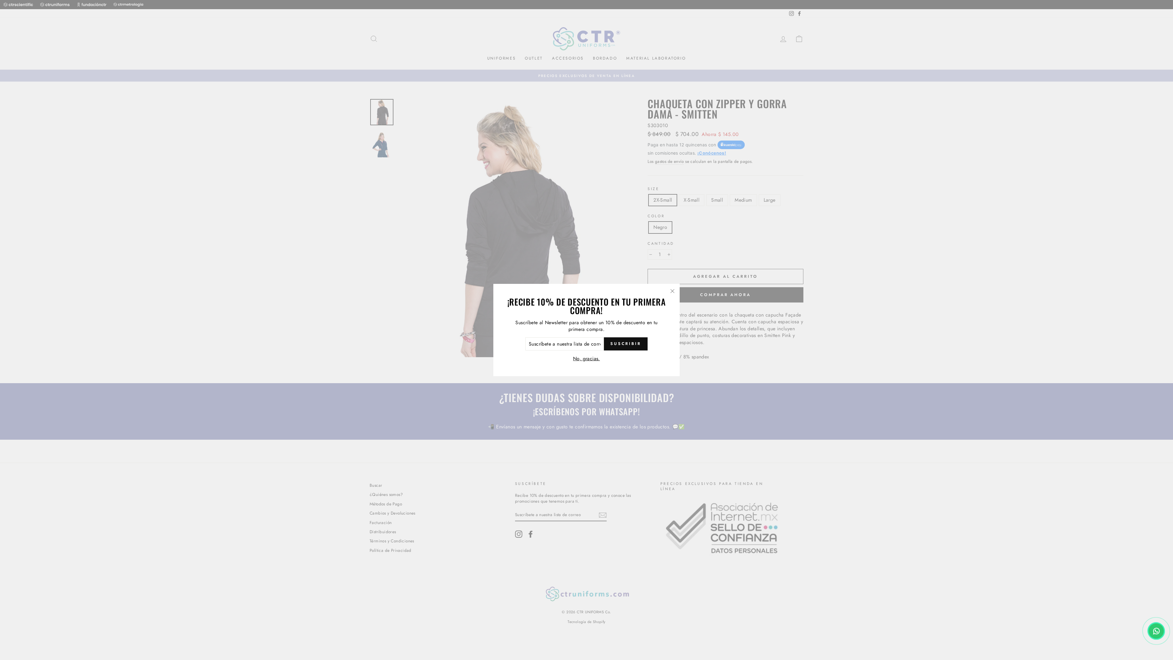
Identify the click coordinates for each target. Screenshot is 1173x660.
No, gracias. (586, 358)
